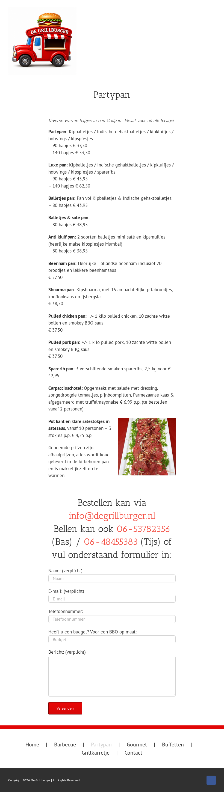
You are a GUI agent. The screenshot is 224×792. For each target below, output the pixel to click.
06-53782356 (143, 528)
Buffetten (173, 744)
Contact (133, 752)
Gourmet (137, 744)
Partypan (101, 744)
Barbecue (65, 744)
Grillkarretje (96, 752)
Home (32, 744)
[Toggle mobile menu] (213, 23)
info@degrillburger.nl (112, 515)
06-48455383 (111, 541)
